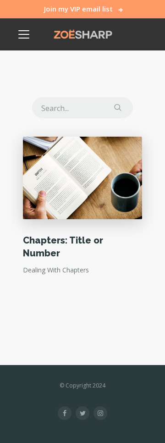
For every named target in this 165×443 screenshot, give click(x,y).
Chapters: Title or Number (63, 247)
